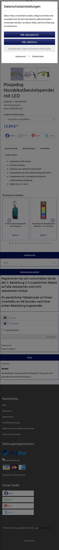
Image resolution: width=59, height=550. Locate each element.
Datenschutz (38, 56)
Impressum (20, 56)
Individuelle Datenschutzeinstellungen (29, 48)
